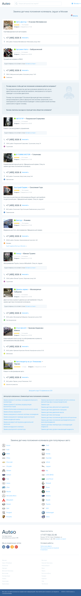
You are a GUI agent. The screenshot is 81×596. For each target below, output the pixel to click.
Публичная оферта (46, 546)
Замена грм (45, 404)
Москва (76, 3)
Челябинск (45, 584)
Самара (44, 576)
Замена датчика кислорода (50, 415)
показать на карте (60, 539)
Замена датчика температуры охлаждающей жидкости (56, 426)
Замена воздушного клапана (14, 427)
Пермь (43, 571)
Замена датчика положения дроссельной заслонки (58, 417)
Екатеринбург (6, 576)
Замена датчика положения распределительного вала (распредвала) (58, 421)
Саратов (44, 578)
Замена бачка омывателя (12, 412)
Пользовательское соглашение (49, 548)
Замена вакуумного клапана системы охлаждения (21, 414)
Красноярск (5, 584)
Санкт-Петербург (7, 563)
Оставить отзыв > (30, 63)
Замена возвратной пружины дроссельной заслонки (18, 423)
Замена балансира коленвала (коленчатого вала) (21, 409)
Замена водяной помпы (12, 419)
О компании (44, 549)
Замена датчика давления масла (52, 412)
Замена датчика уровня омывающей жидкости (57, 429)
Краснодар (5, 581)
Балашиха (5, 565)
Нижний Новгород (47, 563)
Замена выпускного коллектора (15, 429)
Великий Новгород (7, 571)
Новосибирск (45, 565)
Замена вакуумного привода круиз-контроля (19, 417)
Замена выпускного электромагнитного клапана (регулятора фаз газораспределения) (58, 401)
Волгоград (5, 573)
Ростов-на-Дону (46, 573)
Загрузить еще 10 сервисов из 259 (40, 390)
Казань (4, 578)
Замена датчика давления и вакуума (54, 410)
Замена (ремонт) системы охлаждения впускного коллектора (21, 401)
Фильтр (75, 16)
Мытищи (44, 560)
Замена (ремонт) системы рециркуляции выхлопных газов (17, 405)
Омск (43, 568)
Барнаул (4, 568)
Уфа (43, 581)
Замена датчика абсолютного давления (55, 407)
